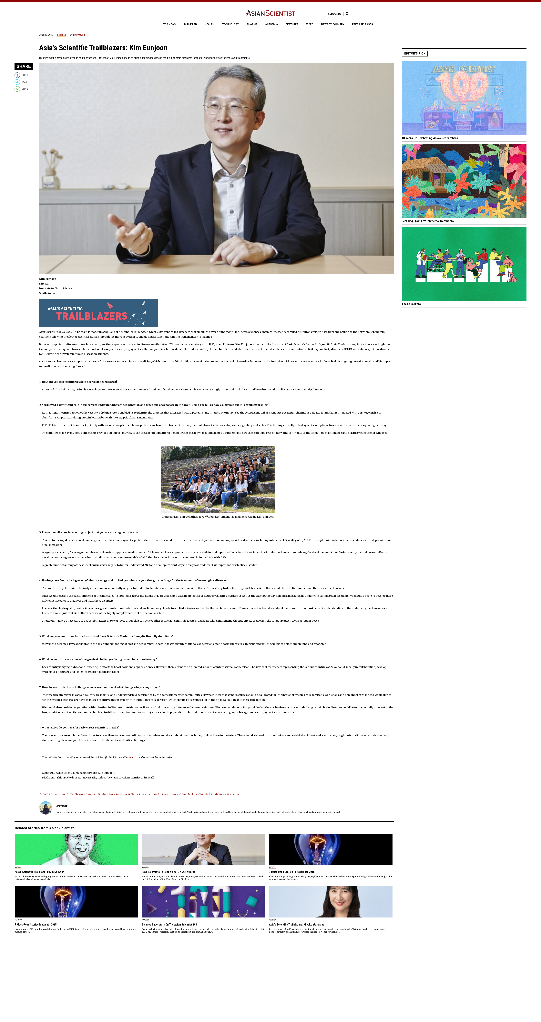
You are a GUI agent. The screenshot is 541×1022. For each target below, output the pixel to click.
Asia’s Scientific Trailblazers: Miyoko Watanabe (296, 924)
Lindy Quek (79, 35)
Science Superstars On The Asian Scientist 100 (169, 924)
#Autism (91, 794)
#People (203, 794)
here (131, 757)
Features (61, 35)
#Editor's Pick (135, 794)
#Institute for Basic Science (162, 794)
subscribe (334, 13)
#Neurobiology (188, 794)
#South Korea (217, 794)
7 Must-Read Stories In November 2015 (292, 872)
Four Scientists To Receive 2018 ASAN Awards (168, 872)
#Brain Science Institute (112, 794)
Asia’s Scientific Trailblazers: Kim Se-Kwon (39, 872)
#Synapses (233, 794)
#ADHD (43, 794)
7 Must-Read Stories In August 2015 (36, 924)
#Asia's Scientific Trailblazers (67, 794)
